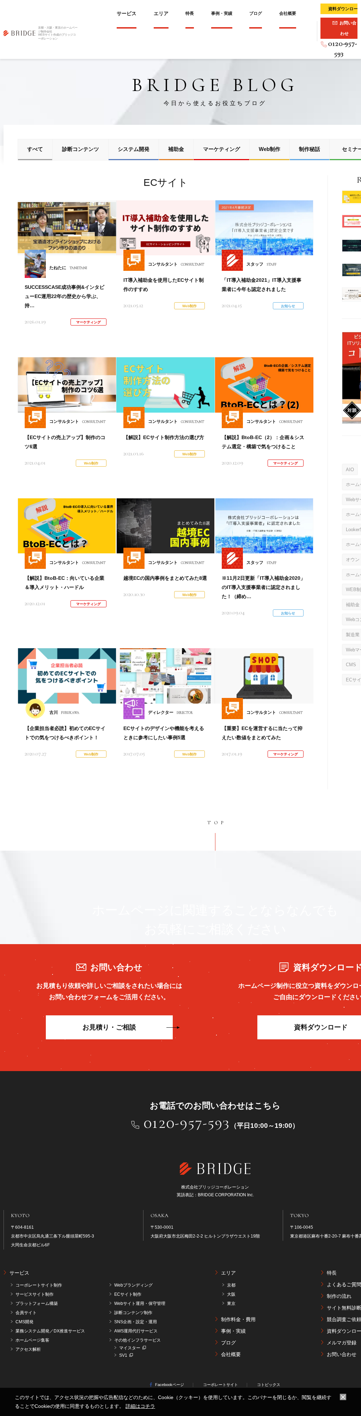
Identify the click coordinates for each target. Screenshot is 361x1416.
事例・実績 (221, 13)
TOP (217, 823)
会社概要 (287, 13)
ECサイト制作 (127, 1294)
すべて (35, 149)
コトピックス (268, 1384)
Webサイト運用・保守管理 (139, 1303)
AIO (350, 469)
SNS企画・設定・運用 (135, 1321)
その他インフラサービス (137, 1340)
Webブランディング (133, 1285)
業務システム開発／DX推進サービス (50, 1331)
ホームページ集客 (32, 1340)
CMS (351, 664)
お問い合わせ (341, 1354)
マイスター (129, 1347)
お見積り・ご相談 (109, 1027)
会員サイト (26, 1312)
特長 (189, 13)
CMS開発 (24, 1321)
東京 (231, 1303)
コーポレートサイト (220, 1384)
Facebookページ (169, 1384)
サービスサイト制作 (35, 1294)
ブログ (255, 13)
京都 (231, 1285)
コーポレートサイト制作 (39, 1285)
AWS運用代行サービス (136, 1331)
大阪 (231, 1294)
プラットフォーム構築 (37, 1303)
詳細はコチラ (140, 1406)
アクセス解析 (28, 1349)
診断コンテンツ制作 (133, 1312)
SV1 (123, 1355)
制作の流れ (339, 1296)
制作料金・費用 (238, 1319)
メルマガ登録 (341, 1342)
